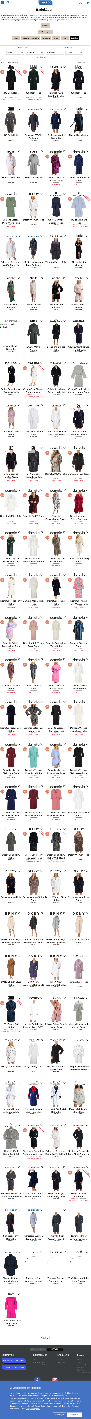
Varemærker (80, 1367)
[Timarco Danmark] (45, 2)
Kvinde (22, 47)
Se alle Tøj (45, 25)
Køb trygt (36, 1359)
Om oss (59, 1359)
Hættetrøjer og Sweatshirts (30, 38)
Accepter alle (74, 1415)
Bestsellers (80, 1362)
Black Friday (81, 1370)
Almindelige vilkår (38, 1362)
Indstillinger (59, 1415)
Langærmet (46, 38)
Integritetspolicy (33, 1408)
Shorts (56, 38)
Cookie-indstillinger (83, 1373)
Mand (68, 47)
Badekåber (74, 38)
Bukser (16, 38)
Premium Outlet (82, 1365)
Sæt (65, 38)
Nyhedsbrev (61, 1362)
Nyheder (79, 1359)
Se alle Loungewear (45, 32)
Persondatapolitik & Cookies (42, 1365)
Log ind (80, 4)
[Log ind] (80, 3)
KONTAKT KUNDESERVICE (14, 1367)
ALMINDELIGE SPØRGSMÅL (14, 1361)
